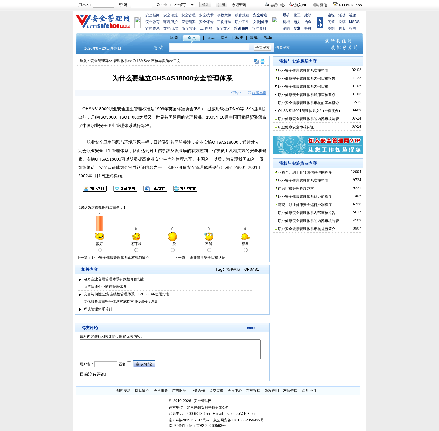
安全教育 (152, 22)
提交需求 (216, 391)
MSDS (354, 22)
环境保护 (170, 22)
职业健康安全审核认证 (207, 258)
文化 (256, 22)
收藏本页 (259, 93)
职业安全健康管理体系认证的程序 (305, 197)
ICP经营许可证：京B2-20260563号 (197, 426)
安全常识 (189, 28)
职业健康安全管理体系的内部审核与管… (310, 119)
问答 (331, 22)
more (251, 328)
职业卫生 (242, 22)
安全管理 (188, 15)
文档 (167, 28)
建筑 (307, 15)
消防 (286, 28)
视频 (352, 15)
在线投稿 (253, 391)
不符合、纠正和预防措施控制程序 (305, 172)
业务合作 (198, 391)
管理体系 (152, 28)
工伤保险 (224, 22)
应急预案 (188, 22)
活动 (342, 15)
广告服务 (179, 391)
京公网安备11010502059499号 (238, 420)
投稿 (342, 22)
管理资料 (259, 28)
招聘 (352, 28)
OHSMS (139, 61)
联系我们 (309, 391)
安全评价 (206, 22)
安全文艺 (223, 28)
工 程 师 (206, 28)
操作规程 (242, 15)
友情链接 (290, 391)
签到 (331, 28)
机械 (286, 22)
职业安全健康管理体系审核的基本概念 (308, 103)
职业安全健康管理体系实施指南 (303, 70)
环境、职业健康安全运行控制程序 (305, 205)
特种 (307, 28)
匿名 (122, 364)
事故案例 (224, 15)
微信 (323, 5)
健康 (264, 22)
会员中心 (277, 5)
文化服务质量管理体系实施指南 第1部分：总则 (121, 301)
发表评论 (144, 364)
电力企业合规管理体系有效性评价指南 (114, 279)
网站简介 (142, 391)
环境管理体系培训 (98, 309)
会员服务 (161, 391)
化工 (297, 15)
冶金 (307, 22)
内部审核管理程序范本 (296, 189)
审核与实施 (160, 61)
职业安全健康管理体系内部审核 (303, 87)
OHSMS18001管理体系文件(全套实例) (309, 111)
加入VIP (300, 5)
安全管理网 (99, 61)
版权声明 (272, 391)
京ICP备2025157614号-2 (189, 420)
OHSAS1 (251, 270)
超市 (342, 28)
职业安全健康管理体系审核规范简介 (120, 258)
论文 (175, 28)
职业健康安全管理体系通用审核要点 (306, 95)
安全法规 (170, 15)
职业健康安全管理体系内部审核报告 (306, 79)
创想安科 (123, 391)
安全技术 (206, 15)
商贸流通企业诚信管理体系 (105, 287)
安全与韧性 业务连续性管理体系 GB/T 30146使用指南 (126, 294)
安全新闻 (152, 15)
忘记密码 (239, 5)
